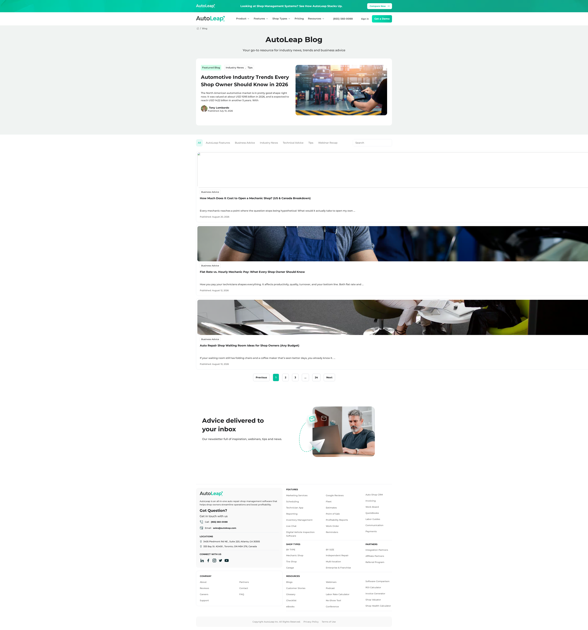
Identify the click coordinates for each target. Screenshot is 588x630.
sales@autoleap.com (224, 528)
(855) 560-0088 (343, 18)
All (199, 142)
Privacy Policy (311, 621)
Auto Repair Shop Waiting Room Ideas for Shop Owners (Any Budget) (249, 345)
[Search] (387, 142)
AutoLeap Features (218, 142)
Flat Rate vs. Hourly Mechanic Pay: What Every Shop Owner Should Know (252, 272)
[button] (382, 19)
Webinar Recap (327, 142)
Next (329, 377)
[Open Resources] (323, 19)
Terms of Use (329, 621)
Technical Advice (293, 142)
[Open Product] (248, 19)
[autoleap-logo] (213, 19)
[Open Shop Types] (289, 19)
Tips (250, 67)
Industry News (235, 67)
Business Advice (245, 142)
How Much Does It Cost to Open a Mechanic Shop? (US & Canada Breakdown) (255, 198)
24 (317, 376)
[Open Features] (267, 19)
